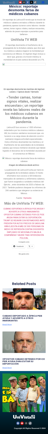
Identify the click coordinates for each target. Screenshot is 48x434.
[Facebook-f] (27, 2)
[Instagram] (23, 2)
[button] (43, 2)
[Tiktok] (35, 2)
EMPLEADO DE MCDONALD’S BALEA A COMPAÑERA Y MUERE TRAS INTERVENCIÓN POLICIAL (24, 235)
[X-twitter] (31, 2)
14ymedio (27, 198)
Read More (7, 324)
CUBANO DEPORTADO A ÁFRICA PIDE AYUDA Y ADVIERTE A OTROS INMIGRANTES (22, 318)
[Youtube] (20, 2)
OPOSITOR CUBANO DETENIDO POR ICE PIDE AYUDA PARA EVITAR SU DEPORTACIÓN (23, 361)
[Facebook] (18, 423)
